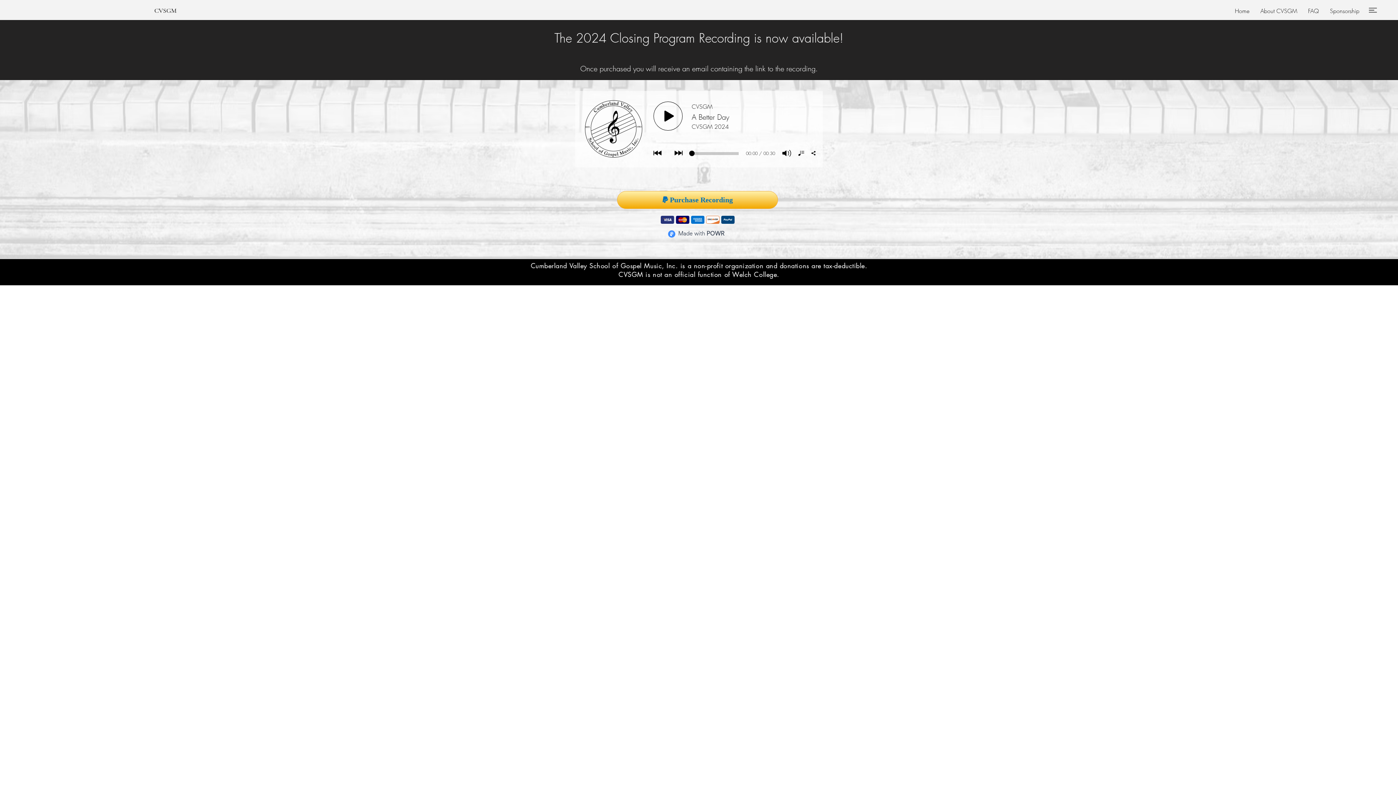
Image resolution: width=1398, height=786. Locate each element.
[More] (1372, 10)
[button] (1279, 10)
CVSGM (165, 11)
